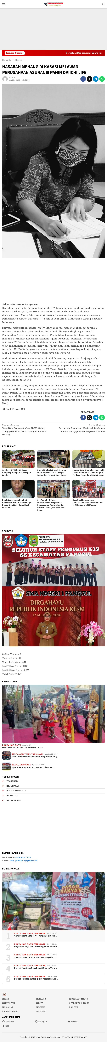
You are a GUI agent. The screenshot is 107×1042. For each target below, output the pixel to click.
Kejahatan (13, 786)
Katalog (40, 1011)
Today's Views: (10, 658)
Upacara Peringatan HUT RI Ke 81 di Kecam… (33, 767)
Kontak (73, 1007)
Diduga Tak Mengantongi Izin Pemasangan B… (36, 979)
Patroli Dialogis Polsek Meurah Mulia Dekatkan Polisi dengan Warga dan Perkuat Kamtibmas (51, 472)
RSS (7, 1026)
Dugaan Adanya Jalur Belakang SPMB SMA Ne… (36, 946)
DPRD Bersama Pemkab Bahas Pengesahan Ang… (35, 756)
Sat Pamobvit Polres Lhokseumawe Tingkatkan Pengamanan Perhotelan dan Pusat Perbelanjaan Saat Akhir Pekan (51, 505)
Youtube (74, 1021)
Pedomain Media (78, 999)
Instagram (42, 1021)
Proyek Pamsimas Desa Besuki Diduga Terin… (35, 968)
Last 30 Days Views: (13, 670)
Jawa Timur (15, 745)
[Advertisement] (53, 29)
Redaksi (40, 1007)
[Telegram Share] (96, 79)
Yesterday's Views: (12, 662)
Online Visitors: (11, 654)
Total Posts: (8, 674)
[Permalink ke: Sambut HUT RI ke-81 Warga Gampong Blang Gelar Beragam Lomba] (18, 459)
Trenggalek (37, 754)
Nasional (7, 1007)
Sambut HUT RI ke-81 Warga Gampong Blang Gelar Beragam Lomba (16, 472)
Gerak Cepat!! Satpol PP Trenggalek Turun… (35, 936)
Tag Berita (12, 781)
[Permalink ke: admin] (5, 79)
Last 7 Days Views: (12, 666)
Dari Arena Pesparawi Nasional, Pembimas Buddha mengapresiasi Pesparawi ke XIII (82, 428)
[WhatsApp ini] (102, 79)
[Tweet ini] (89, 79)
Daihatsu (11, 795)
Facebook (9, 1021)
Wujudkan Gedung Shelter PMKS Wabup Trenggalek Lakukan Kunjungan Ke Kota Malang (24, 430)
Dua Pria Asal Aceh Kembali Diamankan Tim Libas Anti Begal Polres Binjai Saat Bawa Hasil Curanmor (16, 504)
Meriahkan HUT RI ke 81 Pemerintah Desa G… (23, 747)
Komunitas (8, 1003)
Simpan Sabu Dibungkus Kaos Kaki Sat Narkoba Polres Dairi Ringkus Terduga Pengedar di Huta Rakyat (88, 472)
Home (5, 999)
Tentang (41, 999)
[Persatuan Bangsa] (53, 4)
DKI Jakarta (13, 800)
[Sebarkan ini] (83, 79)
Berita (5, 745)
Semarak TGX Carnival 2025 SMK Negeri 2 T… (35, 957)
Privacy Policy (11, 1011)
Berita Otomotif (16, 791)
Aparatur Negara (79, 1003)
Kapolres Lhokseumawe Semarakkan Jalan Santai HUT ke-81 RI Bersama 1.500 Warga (87, 502)
